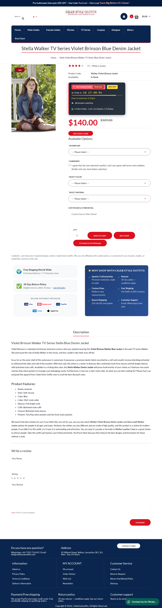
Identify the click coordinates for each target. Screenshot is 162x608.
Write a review (99, 66)
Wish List (67, 578)
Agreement (74, 161)
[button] (141, 16)
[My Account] (124, 16)
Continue (140, 523)
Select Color (75, 177)
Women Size (74, 146)
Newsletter (68, 583)
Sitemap (114, 583)
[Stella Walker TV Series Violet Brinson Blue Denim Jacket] (33, 98)
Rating (15, 474)
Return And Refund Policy (121, 578)
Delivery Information (21, 583)
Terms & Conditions (21, 578)
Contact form (128, 546)
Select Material (76, 192)
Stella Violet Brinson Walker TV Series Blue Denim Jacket (85, 57)
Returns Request (117, 574)
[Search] (22, 18)
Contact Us (115, 569)
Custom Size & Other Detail (80, 208)
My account (68, 569)
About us (16, 569)
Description (81, 332)
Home (53, 57)
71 (88, 66)
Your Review (17, 484)
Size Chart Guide (80, 134)
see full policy (59, 287)
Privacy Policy (18, 574)
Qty (75, 230)
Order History (69, 574)
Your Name (17, 458)
